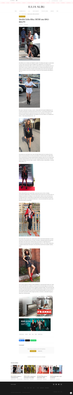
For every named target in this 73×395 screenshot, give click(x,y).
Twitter (28, 340)
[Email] (61, 384)
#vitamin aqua (40, 334)
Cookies (61, 391)
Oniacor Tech (28, 392)
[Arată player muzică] (71, 393)
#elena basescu (21, 334)
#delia (36, 334)
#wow (30, 334)
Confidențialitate (55, 391)
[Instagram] (54, 384)
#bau (33, 334)
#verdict (26, 334)
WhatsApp (34, 340)
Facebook (22, 340)
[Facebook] (56, 384)
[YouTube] (59, 384)
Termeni (59, 391)
